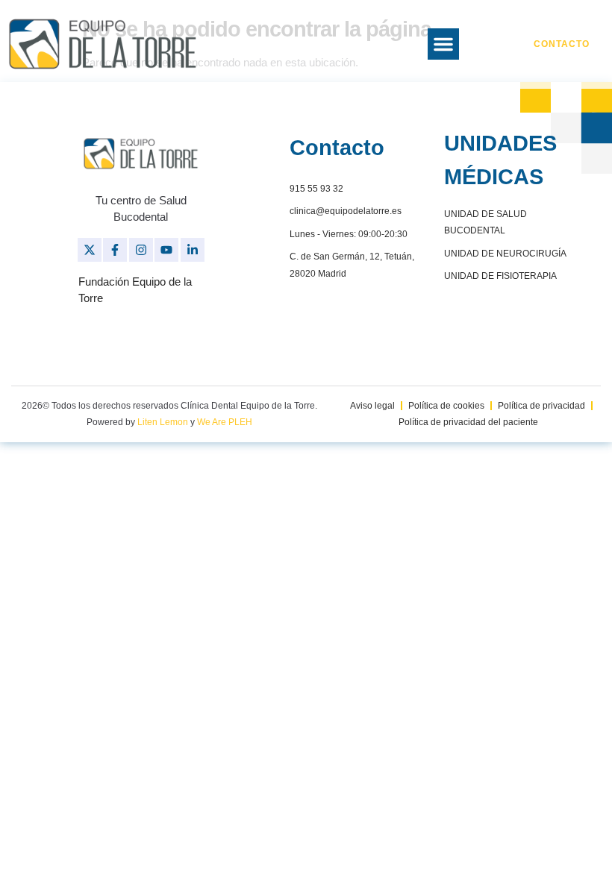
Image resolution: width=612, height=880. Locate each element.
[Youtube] (166, 250)
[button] (443, 44)
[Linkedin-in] (192, 250)
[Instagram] (141, 250)
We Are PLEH (224, 422)
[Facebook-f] (115, 250)
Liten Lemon (162, 422)
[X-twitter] (90, 250)
